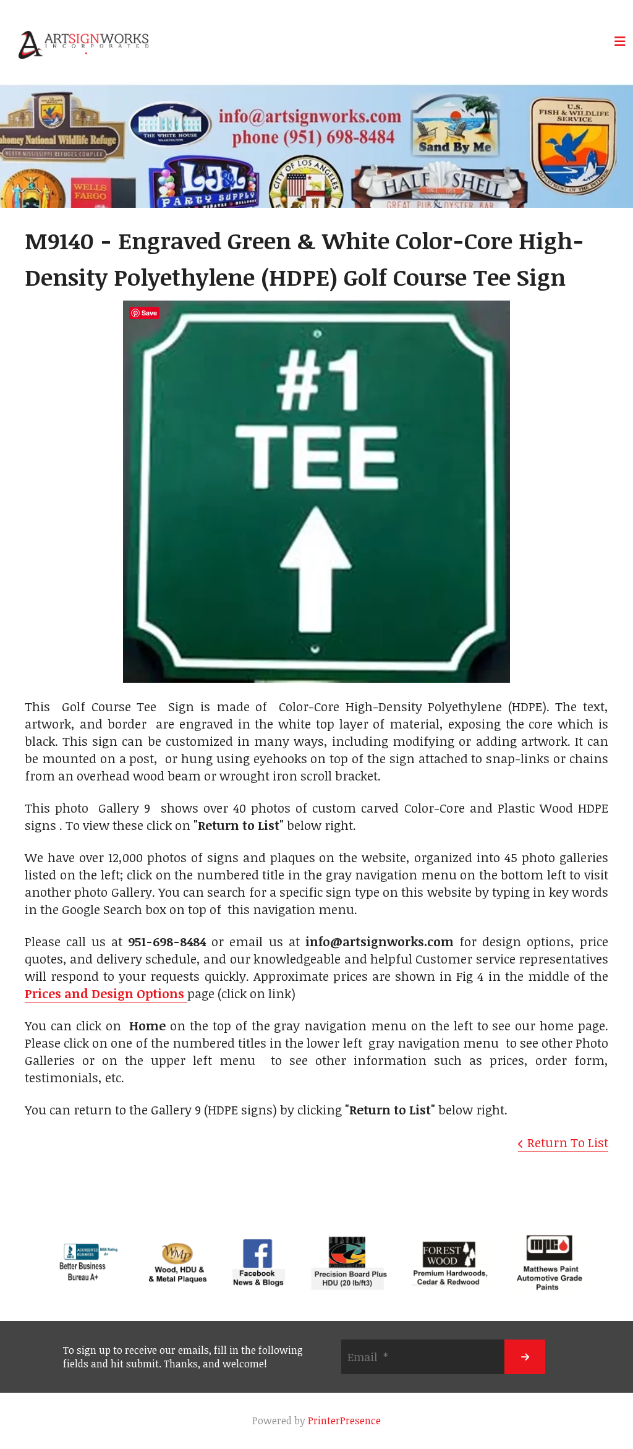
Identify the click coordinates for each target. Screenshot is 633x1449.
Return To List (567, 1142)
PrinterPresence (344, 1420)
